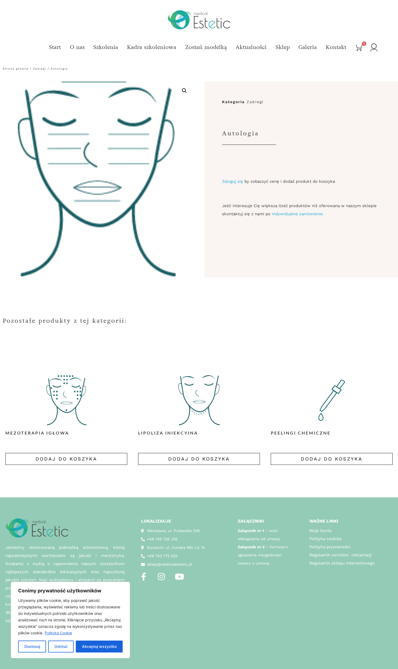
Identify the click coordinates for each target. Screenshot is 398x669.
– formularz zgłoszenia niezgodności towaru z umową (263, 555)
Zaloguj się (232, 181)
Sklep (283, 47)
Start (55, 47)
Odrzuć (61, 646)
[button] (184, 91)
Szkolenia (105, 47)
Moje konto (320, 530)
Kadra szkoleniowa (151, 47)
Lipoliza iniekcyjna (168, 432)
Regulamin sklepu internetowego (342, 563)
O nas (77, 47)
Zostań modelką (206, 47)
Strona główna (16, 68)
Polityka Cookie (58, 633)
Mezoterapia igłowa (37, 432)
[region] (70, 620)
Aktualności (251, 47)
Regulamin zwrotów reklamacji (340, 555)
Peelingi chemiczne (301, 432)
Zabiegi (39, 68)
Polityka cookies (325, 538)
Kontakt (336, 47)
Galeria (307, 47)
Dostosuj (32, 646)
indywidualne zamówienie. (298, 213)
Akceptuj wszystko (99, 646)
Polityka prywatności (329, 546)
